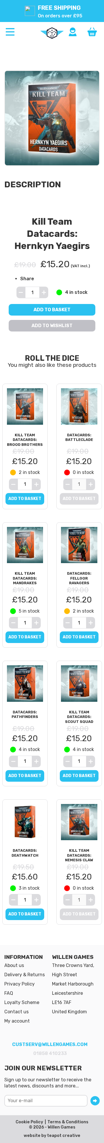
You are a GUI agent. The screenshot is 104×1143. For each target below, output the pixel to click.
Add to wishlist (52, 325)
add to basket (24, 498)
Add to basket (52, 309)
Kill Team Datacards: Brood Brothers (25, 440)
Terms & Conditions (67, 1122)
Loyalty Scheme (21, 1002)
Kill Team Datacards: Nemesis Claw (79, 855)
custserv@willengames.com (50, 1044)
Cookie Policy (29, 1122)
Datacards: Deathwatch (25, 853)
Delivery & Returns (24, 974)
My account (17, 1021)
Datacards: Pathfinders (25, 714)
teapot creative (63, 1135)
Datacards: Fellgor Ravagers (79, 578)
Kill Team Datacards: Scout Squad (79, 717)
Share (27, 279)
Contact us (16, 1011)
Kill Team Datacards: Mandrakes (25, 578)
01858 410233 (50, 1053)
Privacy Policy (19, 984)
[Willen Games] (52, 33)
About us (14, 965)
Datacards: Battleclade (79, 437)
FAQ (8, 993)
